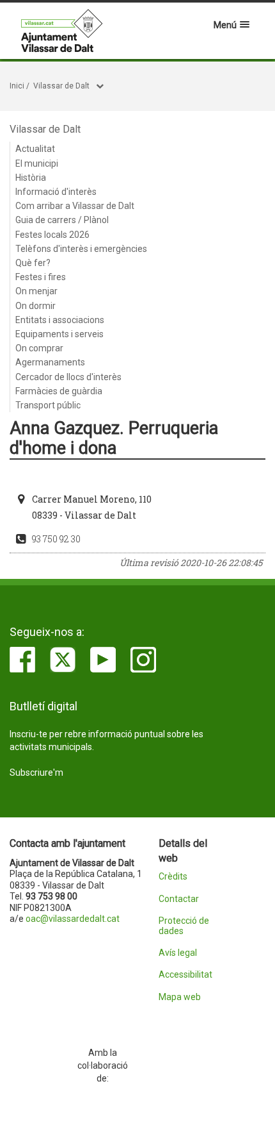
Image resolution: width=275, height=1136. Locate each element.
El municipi (36, 163)
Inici (17, 85)
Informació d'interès (56, 192)
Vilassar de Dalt (61, 85)
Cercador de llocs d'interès (68, 377)
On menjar (36, 291)
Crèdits (173, 876)
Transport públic (48, 405)
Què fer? (33, 263)
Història (30, 177)
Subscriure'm (36, 772)
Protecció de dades (184, 925)
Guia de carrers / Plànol (62, 220)
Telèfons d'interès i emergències (81, 249)
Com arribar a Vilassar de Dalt (74, 206)
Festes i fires (40, 277)
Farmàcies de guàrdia (58, 391)
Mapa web (180, 997)
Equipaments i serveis (59, 334)
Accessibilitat (185, 975)
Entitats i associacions (59, 320)
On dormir (35, 306)
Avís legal (178, 953)
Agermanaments (50, 362)
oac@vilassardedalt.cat (73, 919)
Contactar (179, 899)
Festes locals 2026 (52, 235)
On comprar (39, 348)
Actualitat (35, 149)
